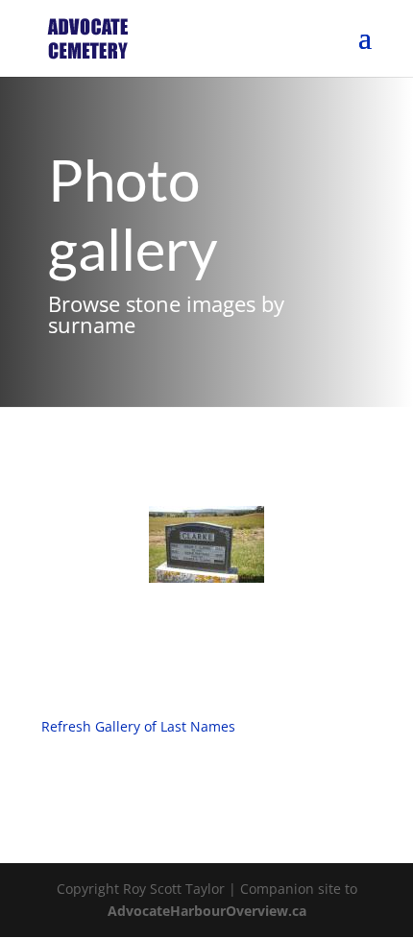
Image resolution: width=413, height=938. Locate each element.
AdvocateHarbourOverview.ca (207, 911)
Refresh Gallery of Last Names (138, 726)
